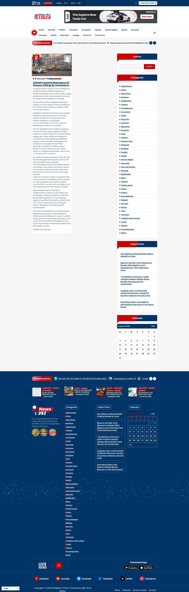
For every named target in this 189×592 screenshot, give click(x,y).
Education (64, 35)
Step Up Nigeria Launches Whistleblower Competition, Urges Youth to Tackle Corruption (109, 43)
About (117, 588)
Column (124, 104)
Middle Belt (126, 174)
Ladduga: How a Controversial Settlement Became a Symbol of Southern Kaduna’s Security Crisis (135, 293)
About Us (87, 35)
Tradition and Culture (130, 218)
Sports (124, 30)
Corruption (86, 30)
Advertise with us (149, 3)
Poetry (124, 189)
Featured (125, 145)
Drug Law (125, 119)
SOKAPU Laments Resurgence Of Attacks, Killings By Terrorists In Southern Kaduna (51, 84)
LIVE (42, 565)
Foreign (76, 35)
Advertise (126, 588)
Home (41, 30)
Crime (123, 115)
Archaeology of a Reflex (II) (92, 378)
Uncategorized (127, 229)
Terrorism (73, 30)
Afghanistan (126, 86)
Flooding (124, 149)
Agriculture (126, 93)
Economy (135, 30)
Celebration (126, 101)
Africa (123, 90)
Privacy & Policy (140, 588)
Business (125, 97)
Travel (123, 222)
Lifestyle (124, 171)
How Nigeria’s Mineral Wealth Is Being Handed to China (109, 413)
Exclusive (43, 35)
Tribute (124, 225)
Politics (62, 30)
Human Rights (111, 30)
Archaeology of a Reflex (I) (121, 378)
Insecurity (41, 78)
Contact (152, 588)
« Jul (153, 326)
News (123, 178)
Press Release (127, 196)
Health (53, 35)
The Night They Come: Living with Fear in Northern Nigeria (147, 392)
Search (137, 56)
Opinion (98, 30)
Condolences (127, 108)
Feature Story (127, 141)
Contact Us (100, 35)
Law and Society (128, 167)
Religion (124, 200)
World (123, 233)
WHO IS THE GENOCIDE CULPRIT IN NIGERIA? (51, 391)
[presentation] (150, 43)
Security (51, 30)
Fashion (124, 137)
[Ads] (110, 16)
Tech (123, 211)
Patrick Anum (127, 185)
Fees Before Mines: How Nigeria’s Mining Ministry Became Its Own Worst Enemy (137, 304)
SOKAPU (51, 79)
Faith (123, 134)
